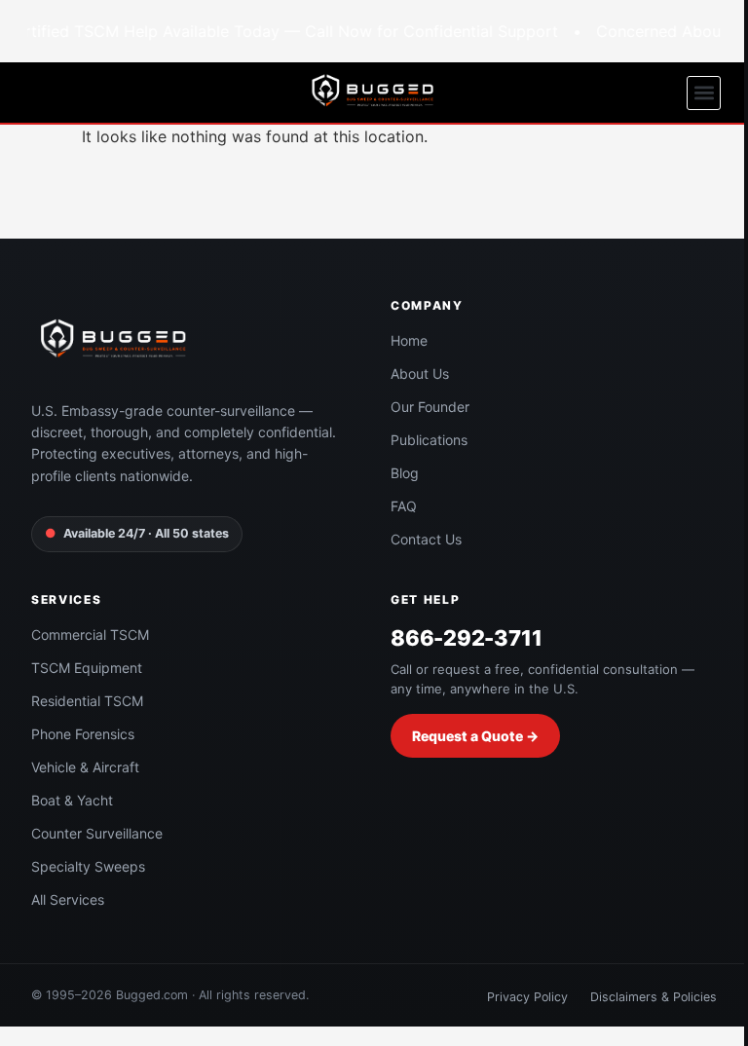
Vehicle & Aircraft (85, 767)
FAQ (404, 506)
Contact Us (426, 539)
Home (409, 340)
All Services (67, 899)
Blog (405, 473)
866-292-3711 (466, 638)
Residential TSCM (87, 700)
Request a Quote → (475, 736)
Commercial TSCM (90, 634)
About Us (420, 373)
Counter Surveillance (97, 833)
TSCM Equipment (86, 667)
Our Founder (430, 406)
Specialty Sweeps (88, 866)
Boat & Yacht (72, 800)
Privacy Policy (527, 997)
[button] (704, 93)
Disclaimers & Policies (653, 997)
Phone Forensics (82, 734)
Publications (429, 439)
